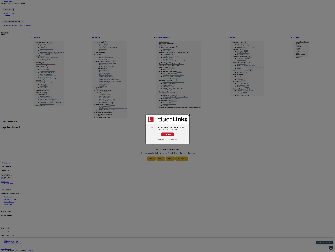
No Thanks (161, 139)
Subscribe (167, 134)
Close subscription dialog (189, 115)
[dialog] (167, 129)
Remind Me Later (172, 139)
